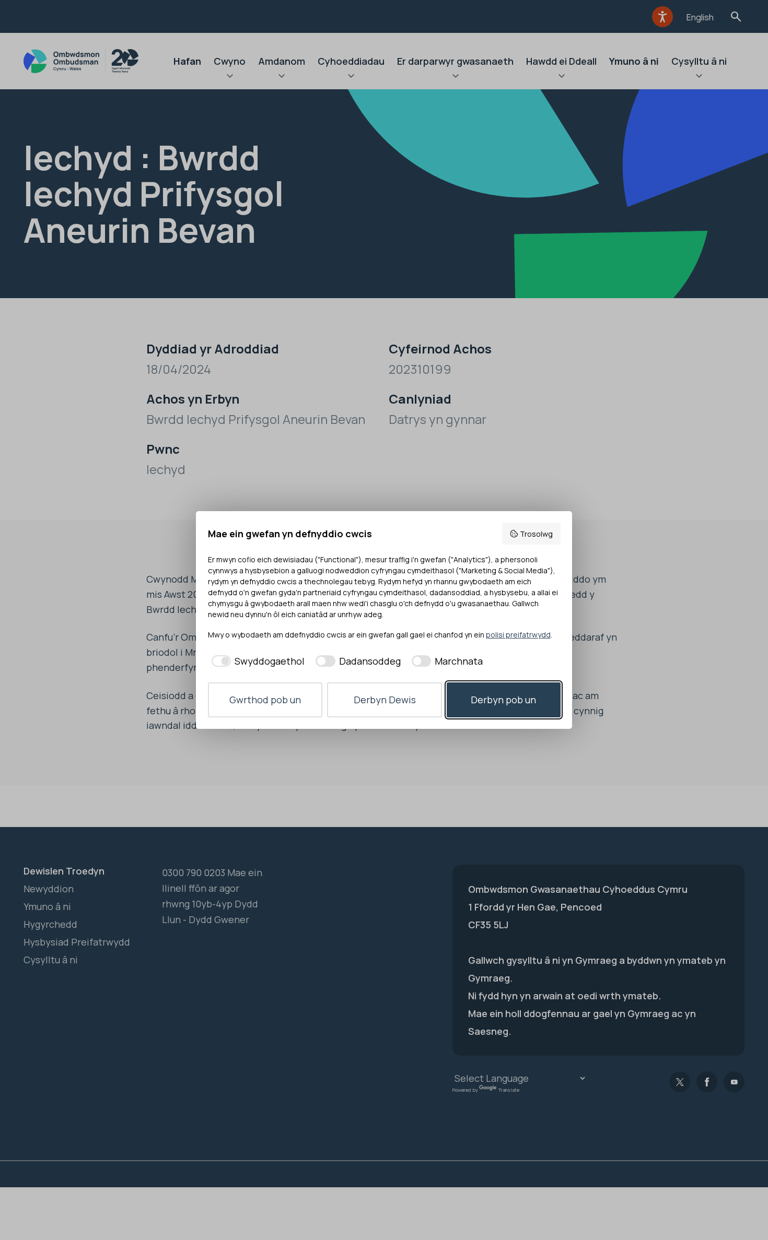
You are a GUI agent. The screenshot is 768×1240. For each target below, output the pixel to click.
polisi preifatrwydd (518, 635)
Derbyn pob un (503, 699)
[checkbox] (256, 661)
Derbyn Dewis (385, 699)
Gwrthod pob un (265, 699)
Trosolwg (536, 534)
